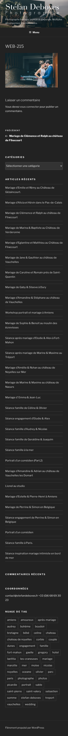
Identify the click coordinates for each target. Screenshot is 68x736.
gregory (43, 652)
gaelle (29, 652)
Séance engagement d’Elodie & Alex (27, 418)
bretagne (12, 632)
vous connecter (29, 106)
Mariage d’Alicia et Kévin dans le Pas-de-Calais (33, 202)
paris (10, 678)
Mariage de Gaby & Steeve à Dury (25, 287)
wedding (30, 704)
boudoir (40, 626)
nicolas (48, 665)
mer (24, 665)
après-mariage (47, 619)
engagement (27, 645)
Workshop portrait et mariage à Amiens (29, 312)
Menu (36, 32)
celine (37, 632)
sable (39, 684)
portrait (26, 684)
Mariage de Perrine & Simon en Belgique (30, 507)
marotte (12, 665)
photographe (26, 678)
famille (44, 645)
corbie (40, 639)
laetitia (11, 658)
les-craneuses (29, 658)
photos (42, 678)
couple (53, 639)
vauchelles (13, 704)
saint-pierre (14, 691)
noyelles (12, 671)
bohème (25, 626)
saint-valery (33, 691)
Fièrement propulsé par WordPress (24, 727)
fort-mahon (14, 652)
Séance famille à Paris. (19, 542)
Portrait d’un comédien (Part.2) (24, 460)
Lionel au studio (15, 486)
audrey (11, 626)
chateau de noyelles (19, 639)
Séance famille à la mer (19, 450)
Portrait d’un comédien (19, 532)
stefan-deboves (31, 697)
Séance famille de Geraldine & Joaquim (29, 439)
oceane (26, 671)
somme (12, 697)
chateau (51, 632)
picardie (12, 684)
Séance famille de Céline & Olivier (26, 408)
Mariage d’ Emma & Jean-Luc (23, 397)
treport (49, 697)
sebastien (52, 691)
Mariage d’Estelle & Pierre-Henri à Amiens (31, 496)
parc (50, 671)
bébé (26, 632)
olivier (39, 671)
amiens (11, 619)
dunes (11, 645)
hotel (55, 652)
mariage (47, 658)
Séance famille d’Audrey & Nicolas (26, 429)
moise (35, 665)
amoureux (27, 619)
